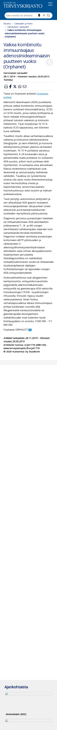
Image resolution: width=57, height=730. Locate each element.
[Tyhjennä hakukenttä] (44, 15)
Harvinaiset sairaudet (18, 26)
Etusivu (7, 23)
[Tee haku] (48, 15)
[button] (6, 86)
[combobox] (28, 15)
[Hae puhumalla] (39, 15)
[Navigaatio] (50, 5)
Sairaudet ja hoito (23, 23)
